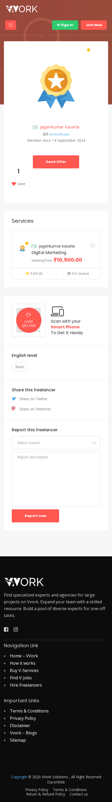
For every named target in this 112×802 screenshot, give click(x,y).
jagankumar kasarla (59, 127)
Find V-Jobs (21, 678)
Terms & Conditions (29, 711)
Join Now (94, 24)
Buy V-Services (24, 670)
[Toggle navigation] (10, 25)
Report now (35, 515)
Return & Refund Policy (45, 794)
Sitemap (18, 740)
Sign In (66, 24)
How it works (22, 663)
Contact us (79, 794)
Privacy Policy (23, 718)
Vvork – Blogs (23, 733)
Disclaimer (20, 725)
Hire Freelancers (26, 685)
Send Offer (56, 161)
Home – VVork (24, 656)
